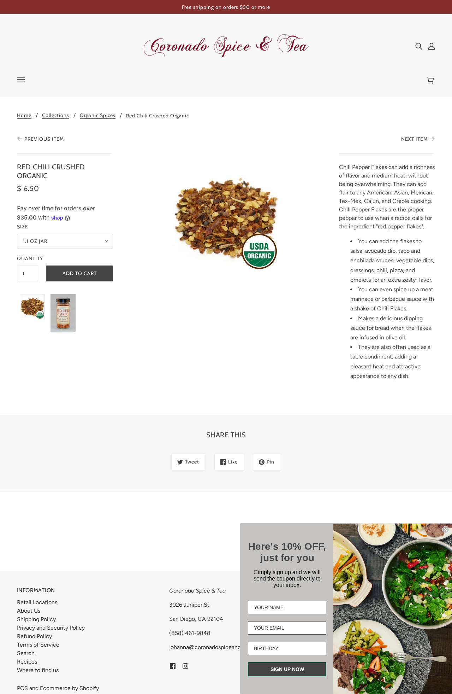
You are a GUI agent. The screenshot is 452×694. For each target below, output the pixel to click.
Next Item (414, 139)
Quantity (27, 258)
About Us (28, 610)
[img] (418, 46)
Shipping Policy (36, 619)
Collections (55, 115)
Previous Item (44, 139)
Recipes (27, 661)
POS (22, 688)
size (22, 226)
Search (26, 653)
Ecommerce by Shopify (69, 688)
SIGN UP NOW (287, 669)
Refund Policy (34, 636)
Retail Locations (37, 602)
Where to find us (38, 670)
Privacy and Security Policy (51, 627)
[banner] (226, 45)
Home (24, 115)
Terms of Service (38, 644)
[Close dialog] (445, 529)
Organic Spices (97, 115)
